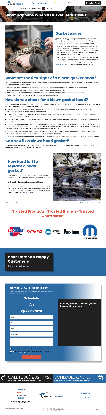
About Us (27, 8)
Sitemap (43, 409)
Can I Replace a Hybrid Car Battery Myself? (90, 202)
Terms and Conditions (29, 352)
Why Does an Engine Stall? (11, 202)
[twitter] (85, 397)
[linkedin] (88, 397)
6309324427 (20, 392)
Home (22, 8)
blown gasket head (61, 64)
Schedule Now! (93, 3)
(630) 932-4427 (40, 3)
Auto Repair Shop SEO (14, 410)
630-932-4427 (25, 192)
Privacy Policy (18, 352)
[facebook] (82, 397)
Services (33, 8)
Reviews (39, 8)
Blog (43, 8)
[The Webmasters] (14, 409)
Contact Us (49, 8)
